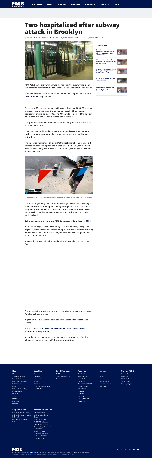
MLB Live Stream (40, 419)
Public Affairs (82, 389)
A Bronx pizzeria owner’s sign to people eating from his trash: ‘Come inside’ (106, 70)
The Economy (104, 381)
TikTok (125, 449)
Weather (38, 371)
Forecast (37, 374)
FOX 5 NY (37, 38)
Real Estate (103, 386)
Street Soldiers (126, 374)
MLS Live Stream (39, 438)
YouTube (129, 449)
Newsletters (16, 401)
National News (17, 384)
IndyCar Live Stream (41, 424)
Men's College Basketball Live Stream (42, 428)
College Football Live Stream (41, 416)
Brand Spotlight (126, 384)
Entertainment (17, 391)
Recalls (101, 376)
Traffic (36, 381)
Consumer (102, 374)
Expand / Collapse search (138, 4)
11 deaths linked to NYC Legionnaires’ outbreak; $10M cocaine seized (106, 61)
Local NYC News (17, 379)
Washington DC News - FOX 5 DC (20, 420)
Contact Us (81, 391)
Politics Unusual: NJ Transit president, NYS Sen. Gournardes (105, 89)
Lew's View (125, 376)
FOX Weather (38, 389)
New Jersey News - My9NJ (21, 413)
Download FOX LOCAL (85, 384)
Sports (14, 399)
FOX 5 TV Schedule (84, 379)
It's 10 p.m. (81, 401)
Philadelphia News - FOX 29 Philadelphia (21, 416)
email (138, 449)
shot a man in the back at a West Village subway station (60, 319)
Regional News (19, 409)
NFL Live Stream (39, 413)
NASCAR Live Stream (41, 422)
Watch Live (16, 374)
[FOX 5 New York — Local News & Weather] (19, 4)
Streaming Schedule (19, 376)
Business (102, 379)
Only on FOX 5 (127, 371)
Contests (81, 394)
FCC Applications (83, 399)
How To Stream (83, 374)
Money (102, 371)
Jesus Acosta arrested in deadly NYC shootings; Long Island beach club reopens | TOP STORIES (105, 52)
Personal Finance (105, 384)
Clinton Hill (45, 38)
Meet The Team (83, 376)
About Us (82, 371)
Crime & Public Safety (19, 389)
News (14, 371)
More (117, 4)
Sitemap (15, 404)
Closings (37, 376)
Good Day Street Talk (63, 376)
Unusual (15, 394)
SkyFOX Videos (126, 381)
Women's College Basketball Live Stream (41, 432)
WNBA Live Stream (40, 436)
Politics (14, 386)
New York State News (19, 381)
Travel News (38, 384)
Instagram (121, 449)
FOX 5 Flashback (126, 379)
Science (14, 396)
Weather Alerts (39, 379)
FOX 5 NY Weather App (42, 386)
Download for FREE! (82, 221)
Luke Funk (29, 38)
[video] (122, 52)
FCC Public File (82, 396)
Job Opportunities (83, 386)
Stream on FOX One (43, 409)
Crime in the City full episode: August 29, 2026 (105, 79)
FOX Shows (81, 381)
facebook (117, 449)
